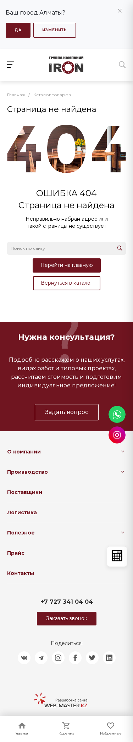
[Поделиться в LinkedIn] (109, 657)
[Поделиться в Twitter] (92, 657)
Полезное (21, 532)
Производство (27, 472)
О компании (24, 451)
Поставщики (24, 492)
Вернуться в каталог (67, 283)
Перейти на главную (66, 265)
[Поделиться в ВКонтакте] (24, 657)
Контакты (20, 573)
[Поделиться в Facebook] (75, 657)
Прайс (15, 553)
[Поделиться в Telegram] (41, 657)
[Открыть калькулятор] (117, 556)
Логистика (22, 512)
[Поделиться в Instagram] (58, 657)
